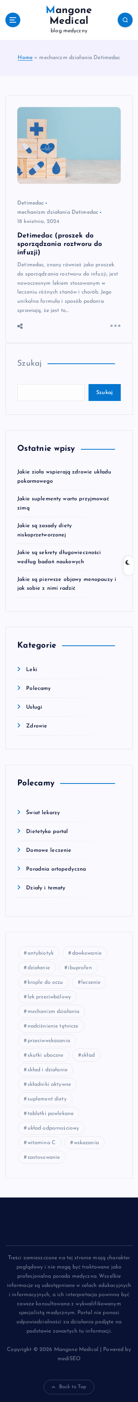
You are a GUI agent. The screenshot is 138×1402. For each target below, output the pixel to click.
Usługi (34, 707)
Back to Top (73, 1386)
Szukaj (29, 364)
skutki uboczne (46, 1055)
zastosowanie (44, 1157)
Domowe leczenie (48, 850)
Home (25, 58)
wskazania (86, 1143)
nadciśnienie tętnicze (53, 1026)
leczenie (90, 982)
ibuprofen (80, 968)
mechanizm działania (54, 1011)
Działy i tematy (45, 888)
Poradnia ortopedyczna (56, 869)
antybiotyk (41, 953)
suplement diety (47, 1099)
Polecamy (38, 688)
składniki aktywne (49, 1084)
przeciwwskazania (49, 1041)
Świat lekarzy (43, 813)
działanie (39, 968)
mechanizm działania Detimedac (57, 212)
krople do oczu (45, 982)
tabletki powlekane (51, 1114)
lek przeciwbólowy (49, 997)
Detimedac (30, 203)
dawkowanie (87, 953)
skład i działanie (47, 1070)
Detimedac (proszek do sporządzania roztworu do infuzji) (59, 244)
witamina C (42, 1143)
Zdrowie (36, 726)
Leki (31, 670)
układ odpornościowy (53, 1128)
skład (88, 1055)
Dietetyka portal (47, 832)
